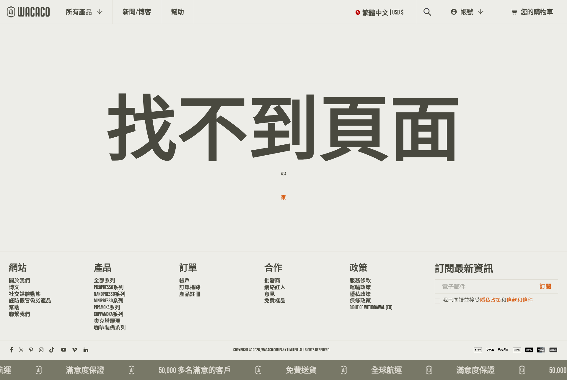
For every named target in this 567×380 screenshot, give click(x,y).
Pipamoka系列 (107, 307)
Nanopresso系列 (110, 294)
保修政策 (360, 301)
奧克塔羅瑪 (107, 321)
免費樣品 (275, 301)
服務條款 (360, 280)
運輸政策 (360, 287)
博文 (14, 287)
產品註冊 (190, 294)
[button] (381, 12)
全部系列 (104, 280)
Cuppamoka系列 (108, 314)
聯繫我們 (19, 314)
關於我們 (19, 280)
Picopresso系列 (109, 287)
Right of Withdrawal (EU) (370, 307)
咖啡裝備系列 (110, 328)
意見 (269, 294)
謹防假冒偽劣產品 (29, 301)
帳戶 (184, 280)
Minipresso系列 (108, 301)
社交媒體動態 (25, 294)
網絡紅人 (275, 287)
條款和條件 (519, 300)
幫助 (14, 307)
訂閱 (545, 286)
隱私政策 (360, 294)
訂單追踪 (190, 287)
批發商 (272, 280)
